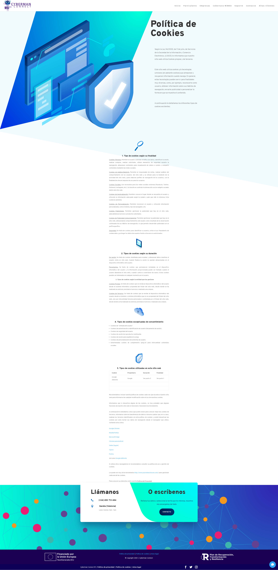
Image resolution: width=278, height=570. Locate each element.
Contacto (251, 6)
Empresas (205, 6)
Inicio (178, 6)
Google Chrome (114, 429)
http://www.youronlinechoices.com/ (146, 473)
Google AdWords (121, 458)
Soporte (239, 6)
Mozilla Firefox (114, 433)
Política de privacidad (126, 554)
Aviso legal (155, 554)
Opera (111, 450)
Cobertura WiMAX (222, 6)
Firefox (111, 454)
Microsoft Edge (114, 437)
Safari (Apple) (113, 445)
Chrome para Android (116, 441)
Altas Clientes (267, 6)
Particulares (190, 6)
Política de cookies (142, 554)
